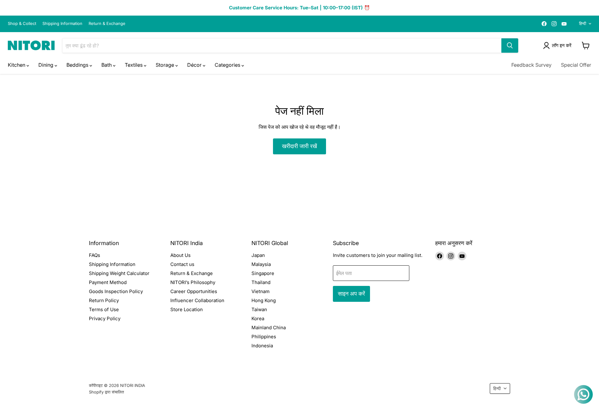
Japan (258, 255)
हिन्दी (582, 23)
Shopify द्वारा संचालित (106, 391)
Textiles (134, 65)
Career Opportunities (193, 291)
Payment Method (108, 282)
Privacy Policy (104, 318)
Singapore (262, 273)
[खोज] (509, 45)
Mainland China (268, 327)
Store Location (186, 309)
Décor (195, 65)
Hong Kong (263, 300)
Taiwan (259, 309)
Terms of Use (104, 309)
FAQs (94, 255)
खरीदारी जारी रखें (299, 146)
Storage (165, 65)
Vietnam (260, 291)
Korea (257, 318)
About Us (180, 255)
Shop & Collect (22, 23)
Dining (46, 65)
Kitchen (17, 65)
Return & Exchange (107, 23)
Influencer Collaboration (197, 300)
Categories (228, 65)
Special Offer (576, 65)
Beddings (78, 65)
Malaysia (261, 264)
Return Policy (104, 300)
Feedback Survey (531, 65)
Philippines (263, 337)
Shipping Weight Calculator (119, 273)
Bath (107, 65)
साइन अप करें (351, 293)
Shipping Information (62, 23)
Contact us (182, 264)
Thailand (260, 282)
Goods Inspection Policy (116, 291)
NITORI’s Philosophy (192, 282)
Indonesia (262, 346)
